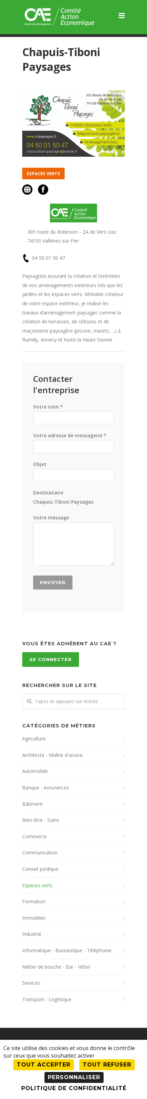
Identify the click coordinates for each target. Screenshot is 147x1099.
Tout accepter (43, 1064)
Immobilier (34, 918)
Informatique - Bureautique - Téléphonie (66, 950)
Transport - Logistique (46, 999)
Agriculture (34, 738)
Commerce (34, 836)
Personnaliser (74, 1077)
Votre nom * (48, 406)
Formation (33, 901)
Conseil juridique (40, 869)
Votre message (51, 517)
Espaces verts (37, 885)
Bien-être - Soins (40, 820)
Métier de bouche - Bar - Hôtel (56, 967)
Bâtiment (32, 804)
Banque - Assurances (45, 787)
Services (31, 983)
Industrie (31, 934)
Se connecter (50, 659)
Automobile (35, 771)
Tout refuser (107, 1064)
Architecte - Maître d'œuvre (52, 755)
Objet (39, 464)
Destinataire (63, 497)
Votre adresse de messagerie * (69, 435)
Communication (39, 852)
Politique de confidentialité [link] (73, 1088)
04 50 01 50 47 (48, 258)
